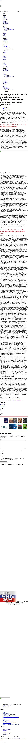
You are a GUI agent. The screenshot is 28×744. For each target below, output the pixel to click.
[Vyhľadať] (18, 11)
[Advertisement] (14, 528)
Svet (4, 16)
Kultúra (4, 17)
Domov (4, 15)
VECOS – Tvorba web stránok (12, 736)
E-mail (2, 453)
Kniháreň (7, 28)
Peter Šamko (2, 404)
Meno (1, 451)
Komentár (2, 439)
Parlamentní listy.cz (7, 729)
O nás (4, 712)
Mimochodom (6, 23)
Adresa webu (3, 456)
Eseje (4, 26)
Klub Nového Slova (9, 29)
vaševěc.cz (5, 730)
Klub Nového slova (7, 715)
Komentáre (5, 19)
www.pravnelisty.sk (16, 400)
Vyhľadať (2, 11)
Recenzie (5, 24)
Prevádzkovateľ (6, 713)
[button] (14, 408)
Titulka (4, 13)
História (4, 18)
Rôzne (6, 30)
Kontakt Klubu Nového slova (9, 714)
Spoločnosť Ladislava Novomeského (11, 717)
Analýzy (4, 21)
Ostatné (4, 27)
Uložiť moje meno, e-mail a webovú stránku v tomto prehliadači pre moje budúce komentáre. (12, 459)
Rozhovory (5, 22)
